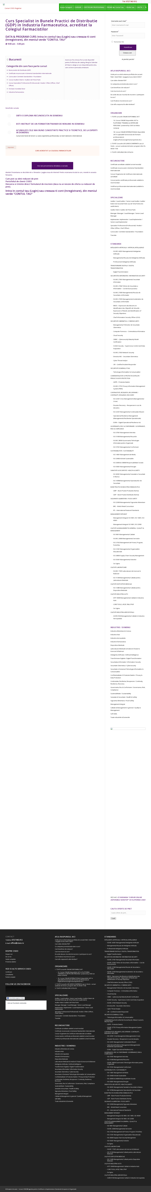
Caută (113, 918)
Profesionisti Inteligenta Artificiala (124, 262)
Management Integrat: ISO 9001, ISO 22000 (127, 524)
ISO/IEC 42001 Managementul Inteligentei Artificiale (127, 252)
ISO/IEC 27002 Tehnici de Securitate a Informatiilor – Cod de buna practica (125, 287)
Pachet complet (10, 977)
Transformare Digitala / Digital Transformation (126, 658)
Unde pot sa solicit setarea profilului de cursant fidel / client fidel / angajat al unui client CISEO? (126, 75)
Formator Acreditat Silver (17, 89)
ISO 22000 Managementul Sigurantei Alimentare (129, 502)
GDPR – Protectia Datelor (121, 382)
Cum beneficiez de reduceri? (120, 88)
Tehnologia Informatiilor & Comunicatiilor (126, 372)
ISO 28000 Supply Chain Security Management (128, 556)
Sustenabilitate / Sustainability (121, 694)
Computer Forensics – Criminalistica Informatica (129, 331)
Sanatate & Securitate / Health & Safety (124, 697)
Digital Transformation (120, 272)
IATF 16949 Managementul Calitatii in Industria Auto (128, 599)
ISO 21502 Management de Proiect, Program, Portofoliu (128, 544)
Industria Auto (115, 635)
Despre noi (9, 954)
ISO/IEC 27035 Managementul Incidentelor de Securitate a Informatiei (128, 300)
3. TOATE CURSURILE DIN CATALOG (122, 152)
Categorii (68, 7)
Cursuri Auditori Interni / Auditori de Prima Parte (24, 80)
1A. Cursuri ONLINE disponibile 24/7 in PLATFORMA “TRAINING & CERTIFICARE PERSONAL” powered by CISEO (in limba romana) (126, 124)
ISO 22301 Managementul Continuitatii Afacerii (128, 412)
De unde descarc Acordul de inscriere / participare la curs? (127, 96)
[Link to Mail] (146, 1)
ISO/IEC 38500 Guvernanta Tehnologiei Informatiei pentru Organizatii (126, 441)
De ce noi (8, 957)
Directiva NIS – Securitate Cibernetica (125, 357)
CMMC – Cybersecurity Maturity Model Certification (126, 340)
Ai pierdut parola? (128, 59)
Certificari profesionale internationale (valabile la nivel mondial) (127, 187)
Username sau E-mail (119, 21)
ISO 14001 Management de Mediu (124, 455)
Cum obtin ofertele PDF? (119, 80)
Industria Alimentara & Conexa (121, 631)
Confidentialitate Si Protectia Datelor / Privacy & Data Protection (126, 676)
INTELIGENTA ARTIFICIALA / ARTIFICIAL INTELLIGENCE (127, 248)
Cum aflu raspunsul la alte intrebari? (123, 104)
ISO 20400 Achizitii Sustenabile (123, 459)
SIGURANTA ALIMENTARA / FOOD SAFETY (124, 499)
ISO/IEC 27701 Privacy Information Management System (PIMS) (129, 387)
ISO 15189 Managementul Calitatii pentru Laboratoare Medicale (126, 579)
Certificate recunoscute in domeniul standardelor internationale (30, 73)
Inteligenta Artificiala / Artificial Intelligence (125, 655)
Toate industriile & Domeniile (120, 717)
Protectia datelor (11, 962)
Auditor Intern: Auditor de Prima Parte (123, 210)
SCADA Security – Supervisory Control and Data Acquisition (129, 347)
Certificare (9, 972)
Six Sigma (116, 564)
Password (115, 32)
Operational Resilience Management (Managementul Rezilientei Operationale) (127, 417)
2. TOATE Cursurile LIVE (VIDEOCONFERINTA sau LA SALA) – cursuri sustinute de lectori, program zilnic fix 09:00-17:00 (128, 146)
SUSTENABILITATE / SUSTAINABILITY (122, 451)
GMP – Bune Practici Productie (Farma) (126, 491)
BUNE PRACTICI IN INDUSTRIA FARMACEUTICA (125, 487)
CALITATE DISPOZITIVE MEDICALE (121, 584)
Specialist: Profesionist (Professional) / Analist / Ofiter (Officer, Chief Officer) (126, 227)
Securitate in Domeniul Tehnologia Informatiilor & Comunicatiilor (127, 670)
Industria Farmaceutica (16, 92)
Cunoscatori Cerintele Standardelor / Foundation (25, 77)
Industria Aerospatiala (118, 638)
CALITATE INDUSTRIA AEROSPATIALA (122, 612)
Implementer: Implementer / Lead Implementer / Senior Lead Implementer (126, 220)
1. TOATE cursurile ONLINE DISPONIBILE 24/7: (125, 117)
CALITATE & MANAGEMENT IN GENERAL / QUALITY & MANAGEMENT (127, 529)
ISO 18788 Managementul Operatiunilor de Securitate (127, 482)
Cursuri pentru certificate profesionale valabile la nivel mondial (127, 181)
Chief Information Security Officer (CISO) (126, 317)
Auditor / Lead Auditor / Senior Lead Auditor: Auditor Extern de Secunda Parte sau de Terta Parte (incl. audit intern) (128, 203)
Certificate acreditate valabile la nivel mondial (126, 164)
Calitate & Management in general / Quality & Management (126, 709)
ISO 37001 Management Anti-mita (124, 433)
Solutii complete (11, 959)
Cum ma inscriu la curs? (118, 91)
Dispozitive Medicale (117, 645)
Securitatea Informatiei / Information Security (126, 662)
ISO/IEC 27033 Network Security (123, 353)
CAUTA (139, 7)
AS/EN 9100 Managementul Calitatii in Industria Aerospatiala (128, 617)
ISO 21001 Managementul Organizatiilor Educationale (126, 550)
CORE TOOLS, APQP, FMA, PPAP (123, 604)
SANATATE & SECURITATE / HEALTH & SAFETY (125, 470)
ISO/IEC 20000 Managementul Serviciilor (126, 539)
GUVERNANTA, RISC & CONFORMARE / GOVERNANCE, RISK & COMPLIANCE (128, 427)
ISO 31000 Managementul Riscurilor (125, 436)
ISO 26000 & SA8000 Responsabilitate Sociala (128, 463)
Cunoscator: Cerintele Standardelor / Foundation (127, 232)
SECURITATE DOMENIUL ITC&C (120, 368)
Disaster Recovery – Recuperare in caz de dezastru (127, 406)
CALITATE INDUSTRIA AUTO (119, 594)
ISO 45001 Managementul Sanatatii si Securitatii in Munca (129, 475)
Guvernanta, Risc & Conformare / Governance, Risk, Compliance (128, 688)
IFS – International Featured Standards (126, 510)
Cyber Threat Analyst (120, 360)
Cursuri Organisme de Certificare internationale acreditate (126, 175)
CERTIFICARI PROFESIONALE (94, 7)
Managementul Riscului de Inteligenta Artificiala (129, 258)
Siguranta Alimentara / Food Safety (122, 701)
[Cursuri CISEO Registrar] (12, 8)
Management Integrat (118, 704)
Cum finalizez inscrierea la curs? (121, 101)
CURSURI (78, 7)
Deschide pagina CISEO (16, 998)
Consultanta (9, 974)
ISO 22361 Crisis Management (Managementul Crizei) (128, 400)
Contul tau (119, 7)
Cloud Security (118, 335)
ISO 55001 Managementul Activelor (124, 560)
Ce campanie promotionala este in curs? (124, 84)
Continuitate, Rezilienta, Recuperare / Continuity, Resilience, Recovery (127, 682)
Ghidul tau (130, 7)
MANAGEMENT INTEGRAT (119, 514)
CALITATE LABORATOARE (119, 567)
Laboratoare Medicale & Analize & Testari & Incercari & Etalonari (125, 650)
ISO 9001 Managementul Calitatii (124, 534)
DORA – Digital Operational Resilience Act (127, 422)
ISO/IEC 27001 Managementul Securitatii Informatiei (126, 280)
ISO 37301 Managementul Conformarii (126, 447)
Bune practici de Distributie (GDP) (20, 70)
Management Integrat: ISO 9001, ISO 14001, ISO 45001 (128, 519)
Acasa (62, 7)
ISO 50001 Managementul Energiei (124, 467)
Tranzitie (113, 235)
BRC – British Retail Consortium (123, 506)
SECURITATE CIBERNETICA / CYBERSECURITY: (125, 321)
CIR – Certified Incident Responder (124, 364)
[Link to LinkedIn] (143, 1)
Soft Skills (114, 714)
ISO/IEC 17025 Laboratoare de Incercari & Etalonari (127, 572)
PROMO (110, 7)
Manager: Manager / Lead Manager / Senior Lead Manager (127, 214)
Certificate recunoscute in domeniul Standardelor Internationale (127, 169)
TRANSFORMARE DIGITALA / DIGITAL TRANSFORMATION (122, 267)
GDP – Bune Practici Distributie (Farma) (126, 495)
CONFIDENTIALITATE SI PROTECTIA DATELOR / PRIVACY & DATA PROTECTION (125, 377)
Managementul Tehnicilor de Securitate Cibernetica (126, 326)
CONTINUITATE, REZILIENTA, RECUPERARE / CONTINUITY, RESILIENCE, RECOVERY (124, 393)
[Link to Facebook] (139, 1)
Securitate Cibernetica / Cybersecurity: (123, 666)
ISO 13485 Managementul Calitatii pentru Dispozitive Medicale (126, 589)
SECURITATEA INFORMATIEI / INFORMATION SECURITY (128, 276)
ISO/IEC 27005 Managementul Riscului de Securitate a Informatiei (126, 294)
